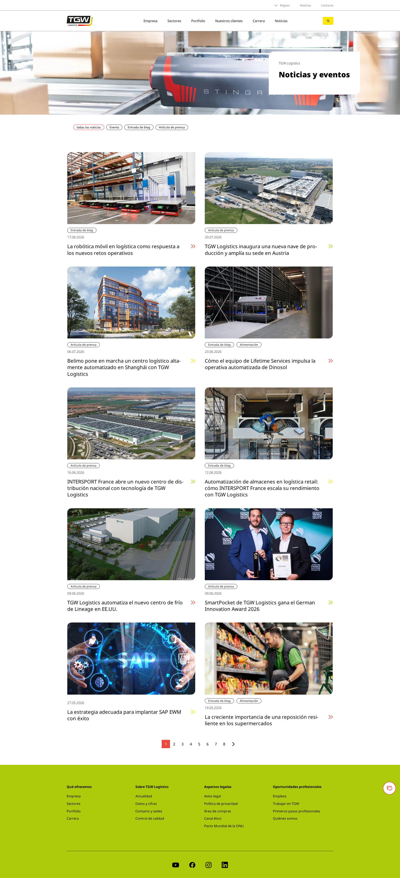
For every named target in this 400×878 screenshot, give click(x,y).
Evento (114, 127)
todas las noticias (89, 127)
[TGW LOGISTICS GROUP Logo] (80, 20)
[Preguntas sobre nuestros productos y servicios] (389, 788)
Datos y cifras (146, 803)
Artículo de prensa (172, 127)
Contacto (327, 5)
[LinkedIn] (225, 864)
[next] (233, 744)
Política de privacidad (221, 803)
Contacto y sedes (148, 811)
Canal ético (212, 818)
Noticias (305, 5)
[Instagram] (208, 864)
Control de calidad (149, 818)
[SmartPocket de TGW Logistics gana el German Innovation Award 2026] (269, 543)
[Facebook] (192, 864)
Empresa (151, 21)
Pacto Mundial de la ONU (224, 826)
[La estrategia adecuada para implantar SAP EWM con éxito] (131, 658)
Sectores (174, 21)
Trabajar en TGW (286, 803)
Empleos (279, 796)
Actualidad (143, 796)
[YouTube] (175, 864)
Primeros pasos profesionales (296, 811)
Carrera (259, 21)
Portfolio (198, 21)
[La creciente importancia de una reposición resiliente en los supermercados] (269, 658)
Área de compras (217, 811)
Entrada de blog (139, 127)
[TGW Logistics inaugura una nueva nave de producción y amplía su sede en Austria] (269, 187)
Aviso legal (212, 796)
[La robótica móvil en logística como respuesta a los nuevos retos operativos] (131, 187)
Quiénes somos (285, 818)
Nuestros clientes (229, 21)
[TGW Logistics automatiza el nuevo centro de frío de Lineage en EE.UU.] (131, 543)
